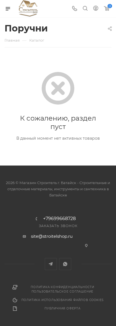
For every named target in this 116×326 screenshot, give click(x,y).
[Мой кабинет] (95, 9)
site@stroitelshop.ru (52, 236)
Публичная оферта (62, 308)
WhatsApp (65, 264)
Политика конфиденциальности (62, 287)
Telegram (51, 264)
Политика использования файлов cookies (62, 300)
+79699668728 (59, 218)
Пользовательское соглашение (63, 291)
